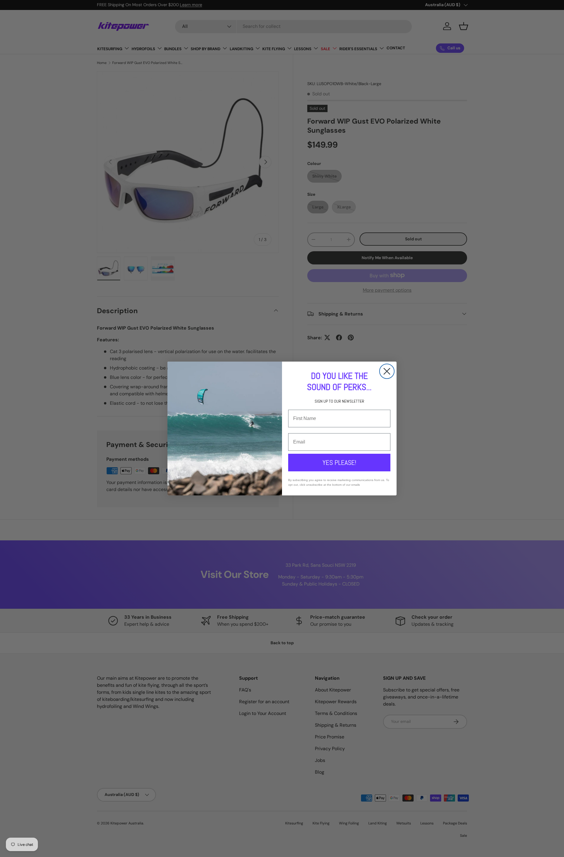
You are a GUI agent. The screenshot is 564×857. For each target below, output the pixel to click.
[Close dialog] (387, 371)
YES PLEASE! (339, 462)
